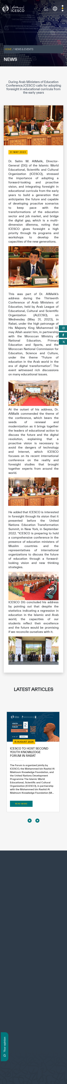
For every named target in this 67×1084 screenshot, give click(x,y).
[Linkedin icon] (14, 1003)
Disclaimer (35, 1068)
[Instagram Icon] (22, 1003)
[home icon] (46, 8)
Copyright (22, 1068)
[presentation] (30, 820)
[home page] (14, 8)
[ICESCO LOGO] (33, 872)
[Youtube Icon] (29, 1003)
